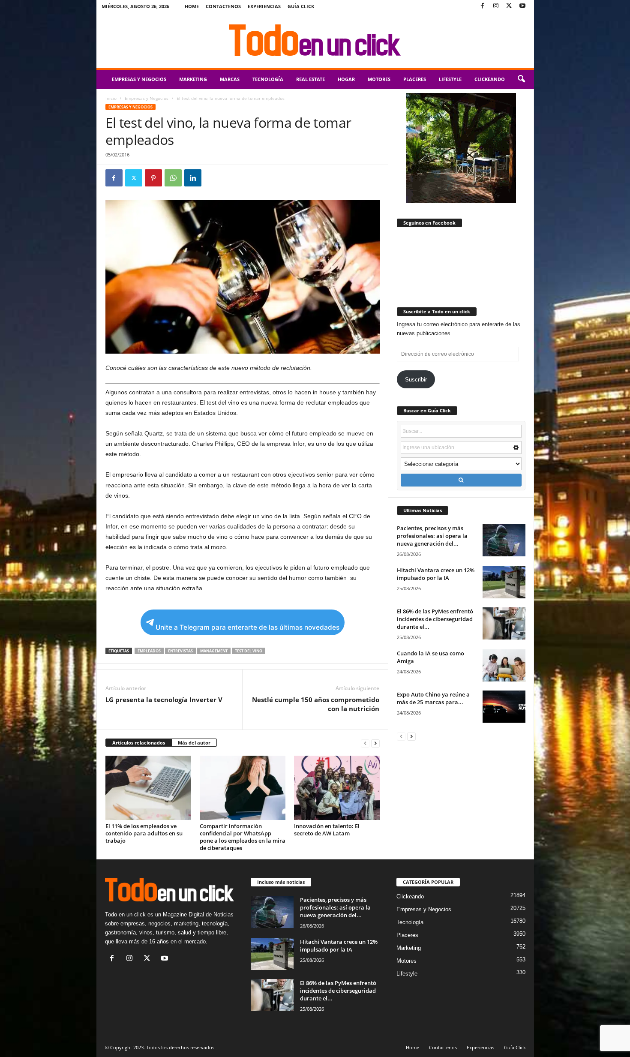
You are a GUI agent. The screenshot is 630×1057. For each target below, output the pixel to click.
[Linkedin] (192, 177)
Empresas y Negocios (139, 79)
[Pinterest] (153, 177)
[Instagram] (496, 6)
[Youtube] (522, 6)
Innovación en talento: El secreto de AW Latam (327, 829)
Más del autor (194, 742)
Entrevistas (180, 651)
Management (214, 651)
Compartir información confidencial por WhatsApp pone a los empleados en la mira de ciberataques (242, 837)
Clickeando (489, 79)
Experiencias (264, 6)
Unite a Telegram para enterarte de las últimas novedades (247, 627)
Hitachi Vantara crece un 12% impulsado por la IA (435, 574)
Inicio (111, 98)
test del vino (248, 651)
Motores (379, 79)
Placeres (414, 79)
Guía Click (301, 6)
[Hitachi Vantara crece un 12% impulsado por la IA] (504, 582)
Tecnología (267, 79)
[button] (521, 79)
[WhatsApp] (173, 177)
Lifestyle (450, 79)
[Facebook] (482, 6)
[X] (509, 6)
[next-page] (375, 743)
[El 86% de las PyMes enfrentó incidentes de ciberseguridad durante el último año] (504, 623)
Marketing (193, 79)
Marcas (230, 79)
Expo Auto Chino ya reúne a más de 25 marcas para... (433, 698)
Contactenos (223, 6)
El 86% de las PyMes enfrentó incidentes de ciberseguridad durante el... (435, 619)
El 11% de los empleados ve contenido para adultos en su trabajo (144, 833)
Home (192, 6)
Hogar (346, 79)
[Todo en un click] (315, 40)
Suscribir (416, 379)
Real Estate (310, 79)
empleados (149, 651)
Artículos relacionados (138, 742)
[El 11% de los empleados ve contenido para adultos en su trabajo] (148, 788)
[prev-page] (365, 743)
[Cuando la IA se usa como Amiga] (504, 665)
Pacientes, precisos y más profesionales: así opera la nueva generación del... (432, 535)
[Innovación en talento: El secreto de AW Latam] (337, 788)
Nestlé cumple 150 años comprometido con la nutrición (315, 704)
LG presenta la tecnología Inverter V (163, 699)
